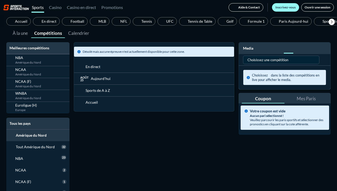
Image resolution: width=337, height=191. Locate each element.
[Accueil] (16, 7)
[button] (332, 22)
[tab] (20, 32)
